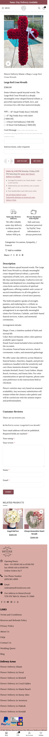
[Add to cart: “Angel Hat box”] (5, 526)
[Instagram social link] (4, 602)
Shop (28, 74)
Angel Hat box (13, 531)
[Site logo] (23, 8)
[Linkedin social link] (19, 255)
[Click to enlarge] (8, 63)
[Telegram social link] (22, 255)
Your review (9, 442)
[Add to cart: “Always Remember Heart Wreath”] (26, 526)
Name (6, 470)
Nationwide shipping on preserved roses (20, 197)
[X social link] (13, 255)
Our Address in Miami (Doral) (17, 593)
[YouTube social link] (8, 602)
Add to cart (22, 161)
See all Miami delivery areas (16, 195)
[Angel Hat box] (13, 518)
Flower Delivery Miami (14, 74)
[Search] (39, 8)
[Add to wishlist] (20, 512)
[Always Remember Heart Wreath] (34, 518)
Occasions (20, 242)
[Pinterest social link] (16, 255)
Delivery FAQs (11, 200)
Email (6, 480)
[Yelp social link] (17, 602)
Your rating (8, 439)
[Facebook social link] (11, 255)
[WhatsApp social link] (14, 602)
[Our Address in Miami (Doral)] (1, 593)
